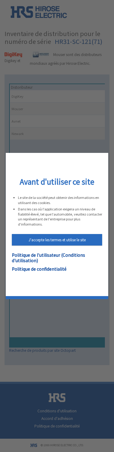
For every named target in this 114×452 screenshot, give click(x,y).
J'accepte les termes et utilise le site (57, 239)
